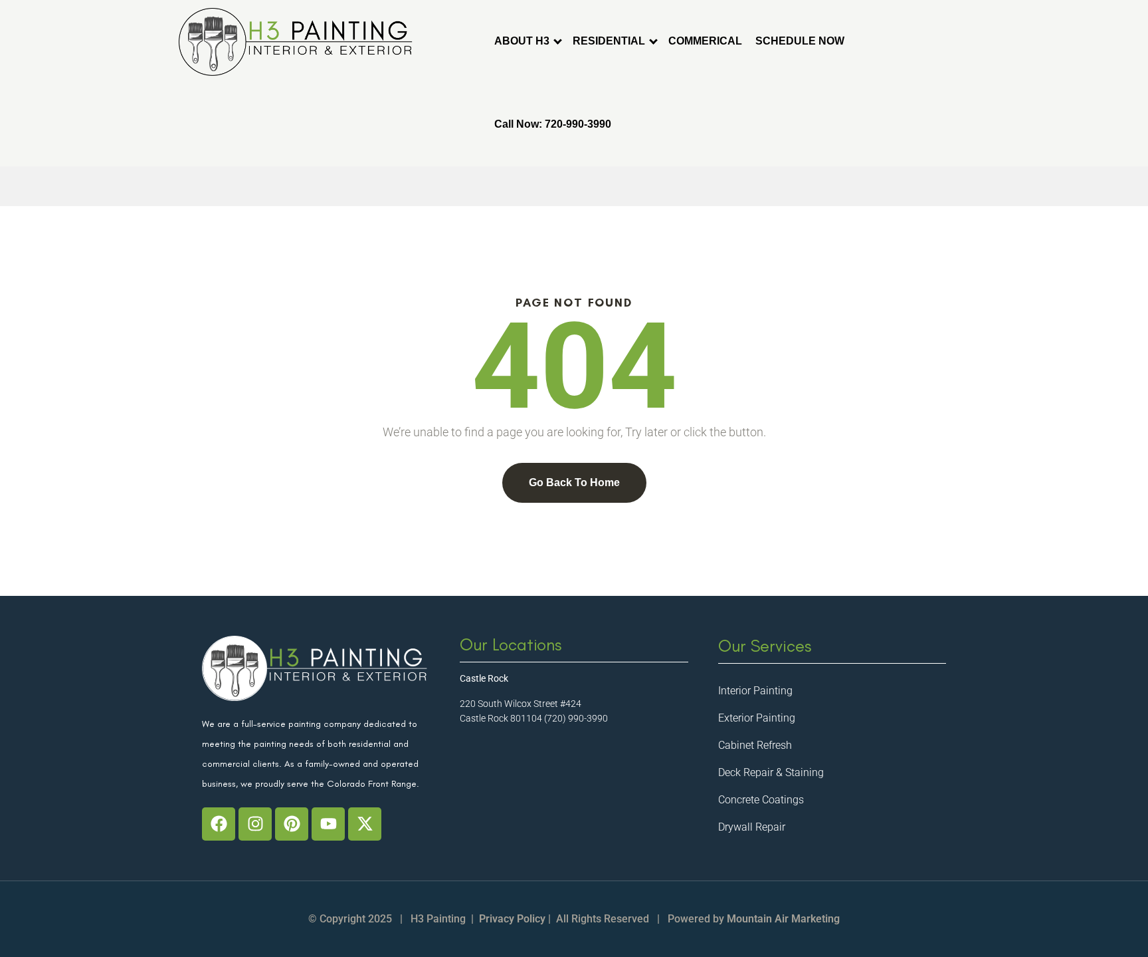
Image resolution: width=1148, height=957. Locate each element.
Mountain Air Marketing (783, 918)
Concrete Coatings (761, 799)
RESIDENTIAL (609, 41)
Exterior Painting (756, 718)
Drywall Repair (751, 827)
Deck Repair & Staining (771, 772)
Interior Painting (755, 690)
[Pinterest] (291, 824)
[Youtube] (328, 824)
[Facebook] (218, 824)
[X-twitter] (364, 824)
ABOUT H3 (521, 41)
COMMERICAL (705, 41)
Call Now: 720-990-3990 (552, 124)
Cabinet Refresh (755, 745)
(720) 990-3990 (576, 718)
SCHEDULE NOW (799, 41)
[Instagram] (255, 824)
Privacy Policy (512, 918)
